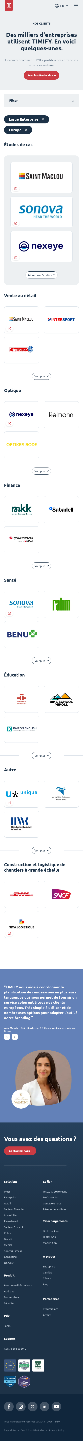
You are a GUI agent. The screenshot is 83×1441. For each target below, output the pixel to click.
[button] (7, 1037)
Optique (9, 1262)
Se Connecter (50, 1197)
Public (7, 1232)
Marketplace (11, 1297)
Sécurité (8, 1303)
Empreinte (10, 1430)
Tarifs (7, 1325)
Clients (47, 1278)
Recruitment (11, 1221)
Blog (46, 1284)
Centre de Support (15, 1348)
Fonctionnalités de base (18, 1285)
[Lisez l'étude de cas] (21, 320)
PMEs (7, 1191)
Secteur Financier (14, 1209)
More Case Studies (40, 275)
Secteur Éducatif (13, 1227)
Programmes (50, 1308)
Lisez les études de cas (41, 75)
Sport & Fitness (13, 1250)
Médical (8, 1244)
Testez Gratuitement (55, 1191)
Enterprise (10, 1197)
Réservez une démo (54, 1209)
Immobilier (10, 1215)
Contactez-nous (52, 1203)
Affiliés (47, 1314)
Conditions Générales (32, 1430)
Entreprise (49, 1266)
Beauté (8, 1238)
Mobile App (50, 1242)
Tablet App (49, 1236)
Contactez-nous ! (20, 1150)
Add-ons (9, 1291)
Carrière (47, 1272)
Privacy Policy (56, 1430)
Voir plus (39, 376)
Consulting (10, 1256)
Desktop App (51, 1230)
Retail (7, 1203)
